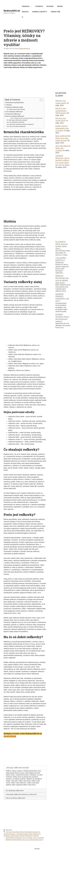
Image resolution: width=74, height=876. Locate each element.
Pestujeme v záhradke (15, 834)
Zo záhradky (35, 835)
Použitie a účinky (28, 834)
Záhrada (22, 835)
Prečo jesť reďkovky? (13, 114)
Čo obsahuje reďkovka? (16, 122)
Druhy (7, 832)
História (9, 105)
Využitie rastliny (14, 835)
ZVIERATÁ (39, 6)
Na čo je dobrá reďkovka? (17, 126)
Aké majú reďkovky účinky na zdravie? (21, 124)
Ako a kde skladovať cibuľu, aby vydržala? (62, 148)
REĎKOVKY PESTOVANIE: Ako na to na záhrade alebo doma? (24, 839)
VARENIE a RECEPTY (39, 12)
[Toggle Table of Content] (40, 99)
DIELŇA (60, 6)
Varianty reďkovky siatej (14, 107)
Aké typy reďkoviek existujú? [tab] (17, 768)
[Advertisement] (25, 83)
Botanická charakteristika (15, 102)
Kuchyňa (12, 832)
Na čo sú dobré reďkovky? (15, 116)
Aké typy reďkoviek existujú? (18, 120)
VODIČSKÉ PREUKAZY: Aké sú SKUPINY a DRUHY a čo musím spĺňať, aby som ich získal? (62, 160)
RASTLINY (9, 830)
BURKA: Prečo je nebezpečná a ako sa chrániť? (62, 128)
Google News (10, 736)
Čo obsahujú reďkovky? (14, 111)
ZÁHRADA (25, 6)
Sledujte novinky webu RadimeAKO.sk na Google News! (28, 118)
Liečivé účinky (19, 832)
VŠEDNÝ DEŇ (55, 12)
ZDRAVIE (25, 12)
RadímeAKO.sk (12, 10)
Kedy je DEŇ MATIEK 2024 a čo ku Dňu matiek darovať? (62, 138)
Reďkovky (36, 834)
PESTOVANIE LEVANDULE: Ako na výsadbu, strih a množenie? (25, 837)
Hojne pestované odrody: (17, 109)
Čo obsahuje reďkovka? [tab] (15, 790)
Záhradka (28, 835)
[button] (22, 17)
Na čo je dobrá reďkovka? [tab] (15, 798)
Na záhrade (27, 832)
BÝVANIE (50, 6)
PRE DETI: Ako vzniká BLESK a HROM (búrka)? (61, 111)
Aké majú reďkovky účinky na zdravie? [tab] (21, 794)
